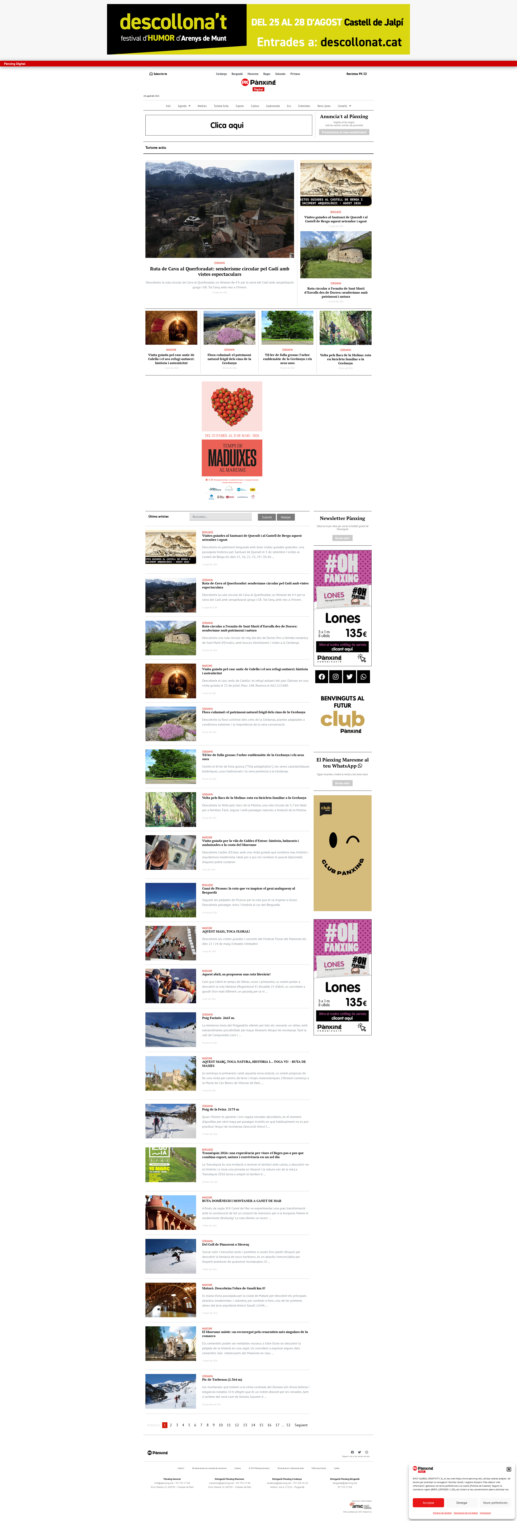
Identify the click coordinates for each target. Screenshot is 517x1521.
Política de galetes (442, 1512)
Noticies (202, 106)
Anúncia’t (181, 1468)
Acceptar (428, 1503)
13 (245, 1425)
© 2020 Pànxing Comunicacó (259, 1468)
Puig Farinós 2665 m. (218, 1018)
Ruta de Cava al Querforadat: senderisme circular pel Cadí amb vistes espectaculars (219, 271)
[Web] (232, 441)
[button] (509, 1469)
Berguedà (237, 74)
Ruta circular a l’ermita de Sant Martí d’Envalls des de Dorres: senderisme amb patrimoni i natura (336, 292)
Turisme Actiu (221, 106)
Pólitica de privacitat (319, 1468)
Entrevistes (304, 106)
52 (288, 1425)
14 (253, 1425)
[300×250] (343, 714)
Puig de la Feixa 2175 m (220, 1109)
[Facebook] (321, 676)
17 (277, 1425)
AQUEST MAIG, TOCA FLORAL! (226, 931)
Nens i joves (324, 106)
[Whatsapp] (363, 676)
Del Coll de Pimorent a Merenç (225, 1244)
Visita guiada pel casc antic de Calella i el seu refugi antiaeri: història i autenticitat (171, 359)
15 (261, 1425)
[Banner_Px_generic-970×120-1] (228, 124)
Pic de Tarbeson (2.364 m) (222, 1379)
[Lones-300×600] (343, 607)
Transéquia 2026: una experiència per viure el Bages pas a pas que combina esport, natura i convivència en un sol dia (253, 1155)
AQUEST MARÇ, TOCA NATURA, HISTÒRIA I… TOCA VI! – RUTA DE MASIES (254, 1063)
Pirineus (295, 74)
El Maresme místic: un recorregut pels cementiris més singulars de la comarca (255, 1334)
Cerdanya (221, 74)
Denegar (461, 1503)
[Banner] (258, 29)
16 (269, 1425)
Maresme (253, 74)
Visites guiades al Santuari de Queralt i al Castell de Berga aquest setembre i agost (336, 219)
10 (221, 1425)
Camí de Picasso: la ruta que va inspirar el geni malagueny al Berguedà (248, 890)
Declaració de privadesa (466, 1512)
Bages (266, 74)
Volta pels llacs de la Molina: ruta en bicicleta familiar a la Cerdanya (345, 359)
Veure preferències (495, 1503)
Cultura (255, 106)
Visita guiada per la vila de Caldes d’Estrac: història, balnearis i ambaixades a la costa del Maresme (250, 842)
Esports (240, 106)
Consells (342, 106)
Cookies (336, 1468)
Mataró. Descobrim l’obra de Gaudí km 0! (233, 1288)
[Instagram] (335, 676)
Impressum (485, 1512)
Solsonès (280, 74)
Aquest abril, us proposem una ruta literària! (236, 974)
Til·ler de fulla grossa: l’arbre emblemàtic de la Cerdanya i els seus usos (287, 359)
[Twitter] (349, 676)
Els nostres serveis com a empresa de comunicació (209, 1468)
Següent (301, 1425)
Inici (168, 106)
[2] (343, 852)
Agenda (182, 106)
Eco (289, 106)
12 (237, 1425)
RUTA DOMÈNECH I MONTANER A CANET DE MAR (241, 1201)
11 (229, 1425)
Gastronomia (273, 106)
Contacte (237, 1468)
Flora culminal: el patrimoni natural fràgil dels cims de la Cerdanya (229, 359)
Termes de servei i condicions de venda (290, 1468)
